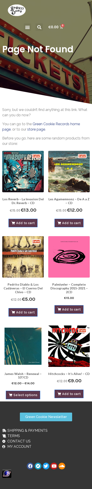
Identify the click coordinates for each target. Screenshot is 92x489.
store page (36, 129)
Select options (25, 395)
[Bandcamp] (38, 466)
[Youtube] (53, 466)
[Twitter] (46, 466)
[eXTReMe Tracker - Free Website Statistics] (6, 473)
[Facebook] (30, 466)
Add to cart (25, 223)
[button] (27, 27)
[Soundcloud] (62, 466)
